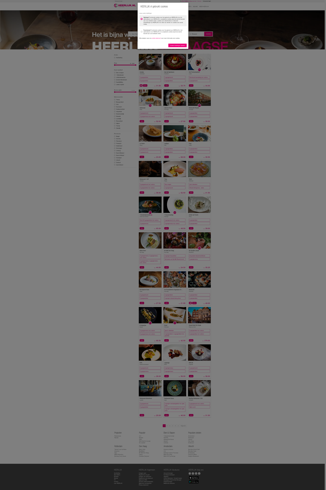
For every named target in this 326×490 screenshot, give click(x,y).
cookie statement (156, 38)
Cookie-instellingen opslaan (177, 45)
